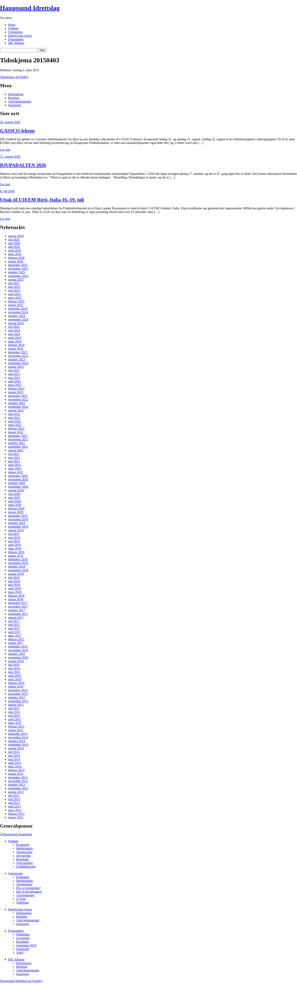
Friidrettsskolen (26, 866)
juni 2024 (14, 330)
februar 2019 (16, 552)
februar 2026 (16, 257)
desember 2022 (17, 396)
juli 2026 (13, 239)
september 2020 (18, 486)
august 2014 (16, 748)
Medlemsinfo (24, 848)
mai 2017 (14, 628)
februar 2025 (16, 301)
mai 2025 (14, 290)
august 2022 (16, 410)
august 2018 (16, 574)
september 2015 (18, 701)
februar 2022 (16, 428)
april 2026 (14, 250)
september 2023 (18, 363)
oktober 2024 (16, 316)
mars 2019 (14, 548)
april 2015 (14, 719)
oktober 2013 (16, 784)
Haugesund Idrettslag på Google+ (21, 981)
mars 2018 (14, 592)
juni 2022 (14, 414)
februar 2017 (16, 639)
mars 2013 (14, 810)
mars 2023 (14, 385)
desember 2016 (17, 646)
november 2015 (18, 693)
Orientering (15, 32)
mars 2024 (14, 341)
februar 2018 (16, 595)
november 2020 (18, 479)
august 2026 (16, 236)
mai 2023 (14, 377)
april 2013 (14, 806)
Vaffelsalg (22, 902)
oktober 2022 (16, 403)
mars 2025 (14, 297)
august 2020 (16, 490)
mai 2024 (14, 334)
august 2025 (16, 279)
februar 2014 (16, 770)
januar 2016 (15, 686)
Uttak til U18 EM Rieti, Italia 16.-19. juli (42, 199)
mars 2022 (14, 425)
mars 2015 (14, 723)
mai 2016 (14, 672)
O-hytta (21, 899)
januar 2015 (15, 730)
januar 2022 (15, 432)
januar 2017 (15, 643)
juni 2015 (14, 712)
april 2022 (14, 421)
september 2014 (18, 744)
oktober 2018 (16, 566)
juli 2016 (13, 664)
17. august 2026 (10, 156)
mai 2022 (14, 417)
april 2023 (14, 381)
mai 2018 (14, 584)
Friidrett (13, 28)
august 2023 (16, 366)
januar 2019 (15, 555)
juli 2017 (13, 621)
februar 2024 (16, 345)
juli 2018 (13, 577)
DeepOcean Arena (20, 35)
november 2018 (18, 563)
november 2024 (18, 312)
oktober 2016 (16, 654)
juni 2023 (14, 374)
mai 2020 (14, 497)
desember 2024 (17, 308)
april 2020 (14, 501)
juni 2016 (14, 668)
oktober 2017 (16, 610)
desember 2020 (17, 475)
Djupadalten (16, 39)
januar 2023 (15, 392)
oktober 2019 (16, 523)
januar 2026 (15, 261)
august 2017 (16, 617)
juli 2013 (13, 795)
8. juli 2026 (7, 191)
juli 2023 (13, 370)
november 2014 (18, 737)
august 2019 (16, 530)
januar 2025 (15, 305)
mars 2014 (14, 766)
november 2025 (18, 268)
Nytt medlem (24, 863)
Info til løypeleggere (29, 891)
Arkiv (20, 952)
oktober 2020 (16, 483)
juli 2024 (13, 326)
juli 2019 (13, 534)
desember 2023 (17, 352)
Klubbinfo (22, 844)
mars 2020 (14, 505)
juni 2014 (14, 755)
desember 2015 (17, 690)
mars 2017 (14, 635)
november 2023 (18, 356)
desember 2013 (17, 777)
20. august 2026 (10, 122)
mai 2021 (14, 461)
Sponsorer (14, 105)
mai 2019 (14, 541)
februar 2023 (16, 388)
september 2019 (18, 526)
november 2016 (18, 650)
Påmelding (23, 934)
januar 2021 (15, 472)
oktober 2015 (16, 697)
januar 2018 (15, 599)
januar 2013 (15, 817)
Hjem (11, 24)
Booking (13, 98)
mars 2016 (14, 679)
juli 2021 (13, 454)
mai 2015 (14, 715)
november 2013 (18, 781)
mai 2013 (14, 803)
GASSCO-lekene (17, 130)
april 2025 (14, 294)
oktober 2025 (16, 272)
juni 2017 (14, 624)
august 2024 (16, 323)
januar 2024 (15, 348)
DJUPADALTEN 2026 (23, 165)
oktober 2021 (16, 443)
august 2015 (16, 704)
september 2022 (18, 406)
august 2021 (16, 450)
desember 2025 (17, 265)
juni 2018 (14, 581)
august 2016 (16, 661)
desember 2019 (17, 515)
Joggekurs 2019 (26, 945)
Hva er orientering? (28, 888)
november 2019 (18, 519)
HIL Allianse (16, 43)
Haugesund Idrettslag (30, 8)
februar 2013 (16, 813)
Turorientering (25, 895)
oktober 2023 (16, 359)
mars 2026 (14, 254)
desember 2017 (17, 603)
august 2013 (16, 792)
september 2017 (18, 614)
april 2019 (14, 544)
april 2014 (14, 763)
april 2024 (14, 337)
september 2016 (18, 657)
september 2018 (18, 570)
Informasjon (15, 94)
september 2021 (18, 446)
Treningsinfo (24, 852)
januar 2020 (15, 512)
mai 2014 (14, 759)
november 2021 (18, 439)
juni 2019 (14, 537)
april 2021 (14, 465)
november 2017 (18, 606)
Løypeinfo (22, 938)
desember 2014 (17, 733)
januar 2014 (15, 773)
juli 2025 (13, 283)
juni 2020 (14, 494)
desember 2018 (17, 559)
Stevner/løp (23, 855)
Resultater (22, 859)
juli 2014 (13, 752)
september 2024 (18, 319)
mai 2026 (14, 247)
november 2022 (18, 399)
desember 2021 (17, 435)
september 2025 (18, 276)
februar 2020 (16, 508)
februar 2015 (16, 726)
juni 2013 (14, 799)
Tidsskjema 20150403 (14, 77)
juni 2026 (14, 243)
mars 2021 (14, 468)
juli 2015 (13, 708)
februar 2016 (16, 683)
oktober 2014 (16, 741)
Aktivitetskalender (19, 101)
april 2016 (14, 675)
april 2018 (14, 588)
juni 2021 (14, 457)
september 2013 (18, 788)
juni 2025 (14, 286)
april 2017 (14, 632)
